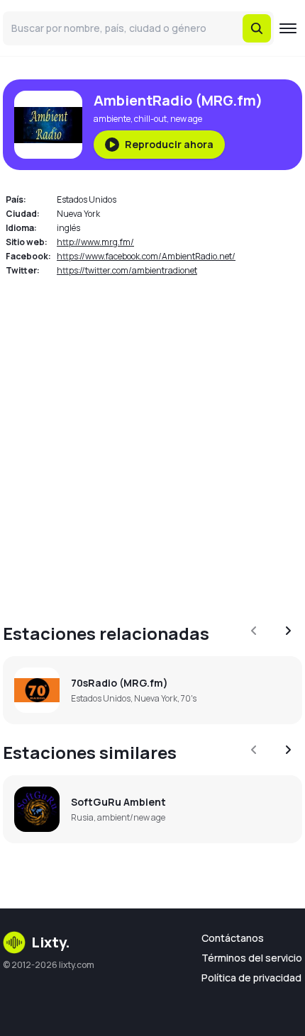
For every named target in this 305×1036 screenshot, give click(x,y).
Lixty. (50, 942)
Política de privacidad (251, 977)
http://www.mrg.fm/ (95, 242)
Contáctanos (232, 938)
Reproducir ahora (169, 144)
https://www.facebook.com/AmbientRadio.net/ (146, 256)
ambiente (112, 119)
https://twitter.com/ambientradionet (127, 270)
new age (186, 119)
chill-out (150, 119)
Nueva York (78, 214)
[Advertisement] (152, 441)
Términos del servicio (251, 957)
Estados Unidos (86, 199)
